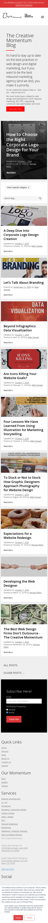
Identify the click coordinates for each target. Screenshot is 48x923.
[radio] (24, 709)
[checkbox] (24, 711)
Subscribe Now (15, 109)
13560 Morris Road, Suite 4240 (14, 848)
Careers (4, 786)
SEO (3, 820)
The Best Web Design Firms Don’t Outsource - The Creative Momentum (23, 633)
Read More (11, 172)
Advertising (6, 827)
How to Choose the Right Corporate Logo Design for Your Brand (22, 144)
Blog (3, 778)
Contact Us (6, 762)
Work (3, 755)
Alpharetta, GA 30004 (10, 850)
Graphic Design (7, 813)
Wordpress (6, 806)
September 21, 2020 (22, 287)
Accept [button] (18, 917)
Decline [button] (29, 917)
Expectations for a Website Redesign (18, 535)
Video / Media (7, 817)
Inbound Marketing (9, 824)
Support (4, 765)
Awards (4, 782)
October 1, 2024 (25, 161)
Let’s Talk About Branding (24, 282)
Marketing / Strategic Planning (14, 831)
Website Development (11, 799)
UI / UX (4, 802)
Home (4, 747)
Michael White (37, 545)
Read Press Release (24, 5)
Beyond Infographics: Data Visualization (20, 328)
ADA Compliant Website (11, 834)
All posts (10, 665)
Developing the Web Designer (19, 583)
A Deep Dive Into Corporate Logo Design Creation (21, 234)
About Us (5, 758)
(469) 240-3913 (7, 869)
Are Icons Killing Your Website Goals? (20, 376)
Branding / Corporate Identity (14, 809)
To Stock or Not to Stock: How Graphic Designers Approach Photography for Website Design (22, 483)
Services (4, 751)
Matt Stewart (37, 246)
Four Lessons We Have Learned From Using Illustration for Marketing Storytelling (23, 427)
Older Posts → (14, 673)
